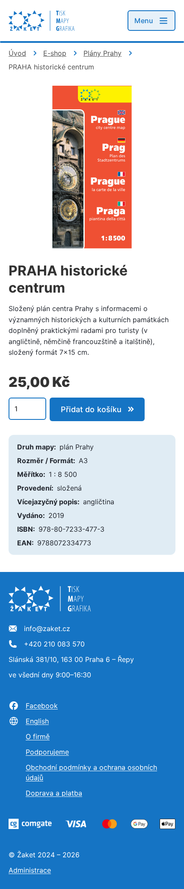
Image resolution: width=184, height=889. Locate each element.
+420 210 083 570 (54, 644)
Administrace (30, 870)
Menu (143, 20)
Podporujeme (47, 752)
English (37, 721)
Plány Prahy (102, 53)
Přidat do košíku (91, 409)
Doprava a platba (54, 793)
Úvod (17, 53)
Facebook (42, 705)
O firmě (38, 736)
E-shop (54, 53)
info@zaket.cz (47, 629)
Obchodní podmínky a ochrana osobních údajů (91, 772)
